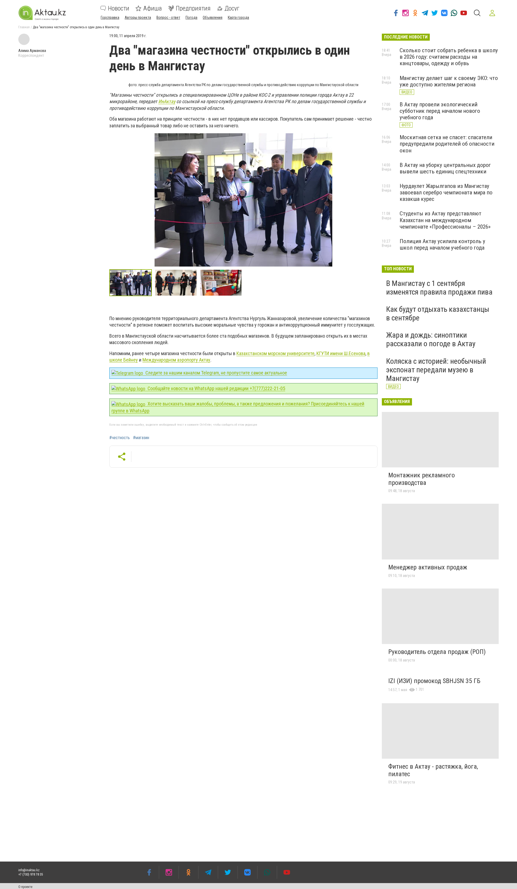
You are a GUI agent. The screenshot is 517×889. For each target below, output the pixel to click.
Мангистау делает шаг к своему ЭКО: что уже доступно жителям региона (449, 81)
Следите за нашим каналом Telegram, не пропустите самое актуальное (215, 373)
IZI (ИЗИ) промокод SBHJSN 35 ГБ (434, 681)
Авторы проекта (138, 17)
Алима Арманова (32, 50)
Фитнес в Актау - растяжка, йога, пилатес (433, 770)
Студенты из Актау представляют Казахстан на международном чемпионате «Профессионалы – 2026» (445, 220)
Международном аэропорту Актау (176, 360)
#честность (119, 437)
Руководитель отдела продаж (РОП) (437, 652)
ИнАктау (166, 101)
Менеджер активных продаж (427, 567)
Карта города (238, 17)
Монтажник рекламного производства (421, 478)
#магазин (141, 437)
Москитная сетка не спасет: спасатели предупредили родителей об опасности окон (447, 143)
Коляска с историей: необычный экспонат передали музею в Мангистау (436, 370)
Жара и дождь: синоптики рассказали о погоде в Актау (431, 339)
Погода (191, 17)
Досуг (232, 8)
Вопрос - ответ (168, 17)
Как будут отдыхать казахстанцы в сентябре (437, 313)
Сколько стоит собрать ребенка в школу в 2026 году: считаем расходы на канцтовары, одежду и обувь (449, 56)
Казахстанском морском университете (275, 353)
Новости (118, 8)
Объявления (212, 17)
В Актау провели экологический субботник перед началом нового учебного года (440, 111)
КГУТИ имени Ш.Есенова (340, 353)
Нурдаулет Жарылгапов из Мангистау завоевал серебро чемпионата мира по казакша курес (446, 192)
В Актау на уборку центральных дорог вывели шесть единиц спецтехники (445, 168)
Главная (24, 27)
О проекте (25, 887)
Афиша (152, 8)
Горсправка (110, 17)
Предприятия (193, 8)
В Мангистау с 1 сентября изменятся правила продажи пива (439, 287)
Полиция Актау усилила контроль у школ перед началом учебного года (442, 244)
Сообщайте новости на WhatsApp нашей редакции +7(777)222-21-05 (215, 388)
